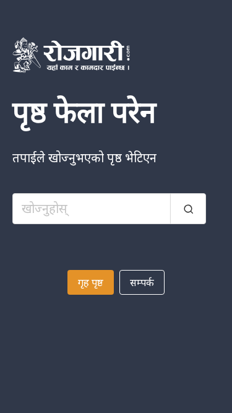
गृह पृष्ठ (90, 282)
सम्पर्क (142, 282)
